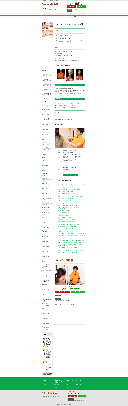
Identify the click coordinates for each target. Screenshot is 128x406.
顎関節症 (44, 261)
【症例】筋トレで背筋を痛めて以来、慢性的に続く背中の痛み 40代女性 (71, 247)
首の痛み (44, 160)
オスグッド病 (45, 251)
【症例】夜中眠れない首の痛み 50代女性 (65, 198)
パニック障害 (45, 303)
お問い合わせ (45, 139)
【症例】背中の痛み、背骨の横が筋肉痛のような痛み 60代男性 (69, 242)
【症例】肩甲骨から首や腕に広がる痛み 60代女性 (67, 193)
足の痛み (44, 175)
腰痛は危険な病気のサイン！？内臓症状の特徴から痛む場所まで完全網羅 (71, 240)
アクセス (81, 16)
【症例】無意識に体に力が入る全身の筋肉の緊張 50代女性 (68, 224)
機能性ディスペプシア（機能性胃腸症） (47, 327)
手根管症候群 (45, 241)
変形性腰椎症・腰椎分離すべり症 (47, 231)
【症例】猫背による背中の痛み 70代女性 (65, 191)
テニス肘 (44, 233)
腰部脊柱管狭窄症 (46, 209)
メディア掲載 (45, 147)
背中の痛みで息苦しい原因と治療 (64, 212)
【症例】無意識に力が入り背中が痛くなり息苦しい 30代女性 (69, 189)
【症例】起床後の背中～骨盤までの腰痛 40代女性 (67, 221)
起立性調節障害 (46, 305)
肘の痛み (44, 170)
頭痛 (44, 222)
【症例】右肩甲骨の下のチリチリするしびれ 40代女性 (68, 252)
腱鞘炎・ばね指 (46, 238)
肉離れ (44, 294)
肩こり (44, 195)
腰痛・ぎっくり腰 (46, 202)
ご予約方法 (45, 142)
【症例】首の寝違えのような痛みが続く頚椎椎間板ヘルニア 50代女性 (70, 235)
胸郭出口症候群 (46, 246)
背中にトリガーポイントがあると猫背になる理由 (66, 237)
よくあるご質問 (73, 16)
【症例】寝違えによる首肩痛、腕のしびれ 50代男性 (67, 205)
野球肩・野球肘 (46, 236)
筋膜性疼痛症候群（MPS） (46, 281)
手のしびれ (45, 188)
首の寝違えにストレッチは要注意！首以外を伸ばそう (67, 231)
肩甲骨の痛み (45, 165)
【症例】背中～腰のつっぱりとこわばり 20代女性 (67, 222)
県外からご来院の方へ (47, 109)
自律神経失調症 (46, 219)
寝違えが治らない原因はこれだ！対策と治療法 (66, 228)
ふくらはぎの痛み (46, 185)
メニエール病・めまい (47, 270)
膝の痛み (44, 180)
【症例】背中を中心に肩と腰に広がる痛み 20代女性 (67, 238)
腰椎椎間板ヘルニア (46, 207)
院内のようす (45, 134)
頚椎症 (44, 214)
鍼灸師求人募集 (46, 149)
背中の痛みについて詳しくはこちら (70, 175)
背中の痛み (47, 19)
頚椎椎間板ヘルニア (46, 212)
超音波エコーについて (69, 380)
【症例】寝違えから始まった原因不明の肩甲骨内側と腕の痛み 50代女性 (71, 233)
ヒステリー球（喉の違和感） (47, 300)
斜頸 (44, 308)
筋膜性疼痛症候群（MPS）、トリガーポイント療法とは (47, 118)
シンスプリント (46, 289)
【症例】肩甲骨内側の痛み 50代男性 (64, 217)
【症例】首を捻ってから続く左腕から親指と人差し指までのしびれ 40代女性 (47, 75)
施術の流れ (45, 137)
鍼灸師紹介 (55, 16)
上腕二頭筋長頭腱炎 (46, 256)
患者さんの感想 (46, 132)
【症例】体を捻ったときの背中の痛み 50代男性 (66, 219)
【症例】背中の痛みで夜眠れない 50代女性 (66, 203)
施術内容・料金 (64, 16)
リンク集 (44, 152)
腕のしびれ (45, 190)
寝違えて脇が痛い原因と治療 (63, 215)
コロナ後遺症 (45, 329)
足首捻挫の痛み (46, 313)
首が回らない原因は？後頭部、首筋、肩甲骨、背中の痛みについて (70, 226)
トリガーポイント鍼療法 (75, 93)
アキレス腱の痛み (46, 286)
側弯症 (44, 310)
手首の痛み (45, 173)
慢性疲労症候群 (46, 323)
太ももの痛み (45, 183)
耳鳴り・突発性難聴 (46, 264)
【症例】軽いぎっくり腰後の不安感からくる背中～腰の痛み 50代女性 (70, 250)
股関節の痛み (45, 178)
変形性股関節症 (46, 227)
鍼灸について (45, 124)
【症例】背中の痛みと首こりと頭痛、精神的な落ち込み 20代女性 (70, 187)
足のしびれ (45, 193)
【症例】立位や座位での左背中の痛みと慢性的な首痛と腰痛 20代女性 (70, 196)
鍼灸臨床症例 (45, 129)
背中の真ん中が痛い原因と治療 (63, 210)
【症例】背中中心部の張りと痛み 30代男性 (66, 200)
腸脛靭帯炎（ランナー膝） (47, 267)
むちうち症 (45, 275)
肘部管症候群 (45, 318)
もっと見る (45, 98)
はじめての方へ (46, 106)
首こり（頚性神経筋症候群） (47, 199)
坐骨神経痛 (45, 204)
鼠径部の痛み (45, 284)
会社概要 (44, 154)
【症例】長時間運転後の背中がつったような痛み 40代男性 (68, 202)
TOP (46, 16)
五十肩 (44, 217)
